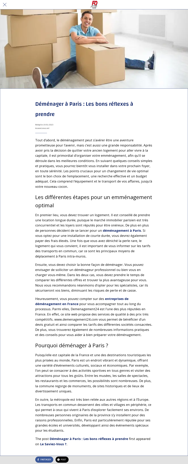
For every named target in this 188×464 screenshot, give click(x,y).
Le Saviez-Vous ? (53, 444)
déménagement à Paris (122, 230)
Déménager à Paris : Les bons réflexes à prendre (89, 438)
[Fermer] (4, 4)
